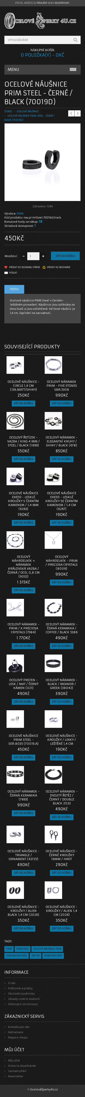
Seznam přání (17, 1071)
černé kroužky (53, 955)
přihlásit (42, 3)
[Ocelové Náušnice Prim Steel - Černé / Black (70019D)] (42, 196)
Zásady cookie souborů (24, 998)
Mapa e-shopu (18, 1037)
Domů (8, 111)
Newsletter (15, 1076)
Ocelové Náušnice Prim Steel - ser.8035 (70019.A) (23, 740)
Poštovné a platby (20, 988)
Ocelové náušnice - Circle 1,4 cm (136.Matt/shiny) (23, 386)
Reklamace (15, 1032)
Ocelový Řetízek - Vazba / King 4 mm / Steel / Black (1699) (23, 441)
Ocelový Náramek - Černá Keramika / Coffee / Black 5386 (62, 628)
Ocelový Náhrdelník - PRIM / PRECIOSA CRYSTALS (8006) (62, 563)
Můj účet (14, 1060)
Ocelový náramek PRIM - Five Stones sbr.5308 (61, 386)
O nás (11, 983)
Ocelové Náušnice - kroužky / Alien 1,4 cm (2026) (61, 911)
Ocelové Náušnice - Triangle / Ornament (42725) (23, 855)
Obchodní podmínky (21, 993)
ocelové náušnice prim (47, 948)
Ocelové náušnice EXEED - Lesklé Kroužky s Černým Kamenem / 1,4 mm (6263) (23, 501)
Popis (14, 289)
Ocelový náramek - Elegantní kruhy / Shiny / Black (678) (62, 441)
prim (9, 948)
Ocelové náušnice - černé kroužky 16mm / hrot (61, 855)
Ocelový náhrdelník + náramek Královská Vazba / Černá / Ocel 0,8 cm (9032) (23, 566)
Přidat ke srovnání (58, 267)
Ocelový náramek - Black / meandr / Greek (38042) (62, 684)
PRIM (20, 213)
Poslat (13, 272)
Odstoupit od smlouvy (23, 1004)
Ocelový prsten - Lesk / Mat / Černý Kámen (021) (23, 684)
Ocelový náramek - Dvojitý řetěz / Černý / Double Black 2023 (62, 797)
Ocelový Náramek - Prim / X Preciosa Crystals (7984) (23, 628)
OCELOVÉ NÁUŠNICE (28, 111)
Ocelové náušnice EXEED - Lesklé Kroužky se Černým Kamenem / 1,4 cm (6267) (61, 501)
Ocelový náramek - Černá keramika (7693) (23, 795)
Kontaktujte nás (18, 1027)
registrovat (62, 3)
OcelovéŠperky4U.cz (44, 1089)
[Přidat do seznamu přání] (28, 372)
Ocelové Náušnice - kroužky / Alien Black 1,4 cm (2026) (23, 911)
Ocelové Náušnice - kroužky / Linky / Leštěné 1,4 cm (61, 740)
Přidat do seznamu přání (24, 267)
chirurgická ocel (16, 955)
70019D (35, 955)
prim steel (22, 948)
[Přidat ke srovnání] (35, 372)
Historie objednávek (22, 1065)
